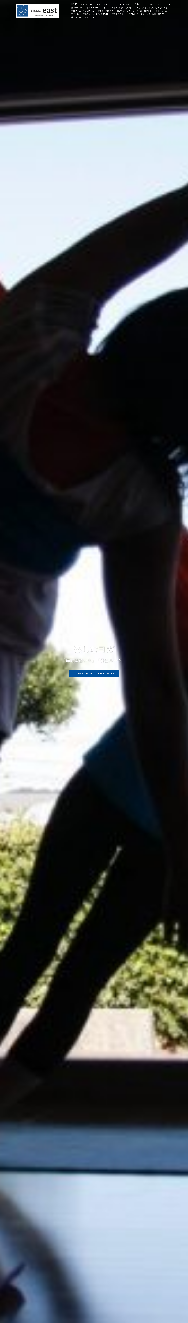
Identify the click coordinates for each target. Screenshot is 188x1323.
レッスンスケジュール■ (160, 4)
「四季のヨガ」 (139, 4)
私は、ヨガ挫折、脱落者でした (117, 7)
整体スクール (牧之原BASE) (95, 14)
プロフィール (161, 11)
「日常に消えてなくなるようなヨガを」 (152, 7)
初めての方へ (86, 4)
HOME (74, 4)
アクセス (75, 14)
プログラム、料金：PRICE (82, 11)
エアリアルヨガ (122, 4)
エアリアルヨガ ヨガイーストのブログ (134, 11)
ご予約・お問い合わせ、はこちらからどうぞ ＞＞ (94, 673)
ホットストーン (93, 7)
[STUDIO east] (37, 10)
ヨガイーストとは (103, 4)
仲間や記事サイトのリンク (82, 17)
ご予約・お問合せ (105, 11)
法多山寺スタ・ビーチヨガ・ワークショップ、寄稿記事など (138, 14)
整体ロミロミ (77, 7)
